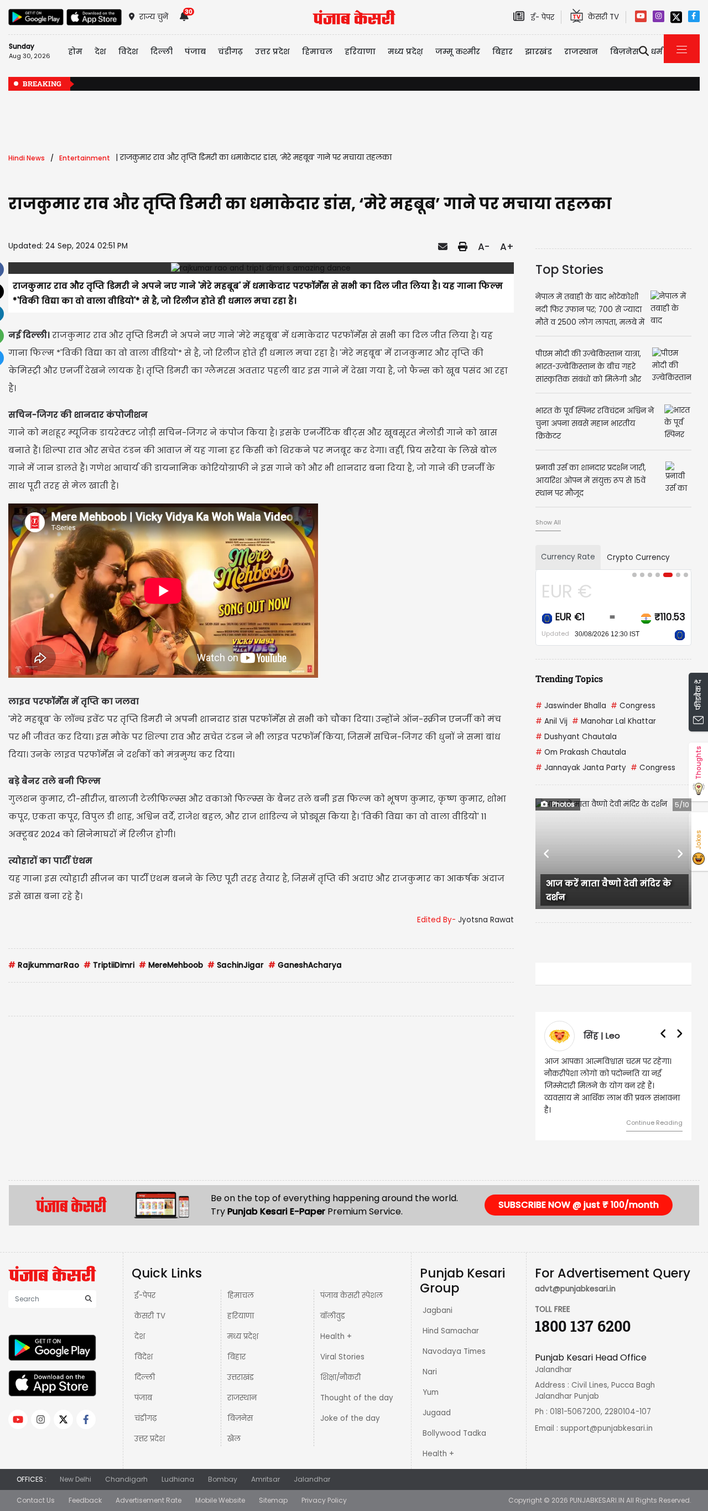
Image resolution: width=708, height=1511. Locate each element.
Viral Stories (342, 1357)
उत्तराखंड (240, 1377)
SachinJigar (235, 965)
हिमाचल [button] (317, 51)
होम (75, 51)
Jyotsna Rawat (486, 920)
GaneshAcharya (305, 965)
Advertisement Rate (148, 1500)
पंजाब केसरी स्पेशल (351, 1295)
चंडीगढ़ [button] (230, 51)
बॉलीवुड (332, 1316)
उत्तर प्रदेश (272, 51)
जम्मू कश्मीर (457, 51)
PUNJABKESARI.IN (597, 1500)
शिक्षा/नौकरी (340, 1377)
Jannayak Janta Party (580, 767)
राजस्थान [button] (581, 51)
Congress (633, 705)
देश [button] (100, 51)
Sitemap (273, 1500)
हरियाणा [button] (360, 51)
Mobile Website (220, 1500)
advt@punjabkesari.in (575, 1289)
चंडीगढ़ (145, 1418)
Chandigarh (126, 1479)
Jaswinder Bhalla (570, 705)
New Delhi (75, 1479)
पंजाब (143, 1398)
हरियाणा (240, 1316)
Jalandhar (312, 1479)
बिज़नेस (240, 1418)
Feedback (85, 1500)
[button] (547, 853)
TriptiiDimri (109, 965)
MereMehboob (171, 965)
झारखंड (538, 51)
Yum (431, 1392)
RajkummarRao (43, 965)
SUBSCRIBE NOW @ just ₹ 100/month (578, 1204)
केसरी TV (149, 1316)
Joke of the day (350, 1418)
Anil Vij (551, 721)
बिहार (502, 51)
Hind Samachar (451, 1331)
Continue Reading (654, 1122)
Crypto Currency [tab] (638, 557)
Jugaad (437, 1413)
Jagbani (437, 1310)
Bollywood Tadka (454, 1433)
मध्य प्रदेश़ (405, 51)
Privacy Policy (324, 1500)
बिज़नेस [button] (624, 51)
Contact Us (36, 1500)
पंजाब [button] (195, 51)
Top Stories (569, 269)
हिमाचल (240, 1295)
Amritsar (265, 1479)
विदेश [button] (128, 51)
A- (484, 246)
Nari (430, 1372)
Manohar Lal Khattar (614, 721)
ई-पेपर (144, 1295)
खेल (234, 1439)
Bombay (222, 1479)
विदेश (143, 1357)
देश (139, 1336)
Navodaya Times (454, 1351)
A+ (507, 246)
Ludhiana (178, 1479)
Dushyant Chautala (576, 736)
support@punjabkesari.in (606, 1428)
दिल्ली (161, 51)
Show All (548, 522)
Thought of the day (356, 1398)
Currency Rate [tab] (568, 557)
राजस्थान (242, 1398)
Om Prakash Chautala (580, 752)
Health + (336, 1336)
